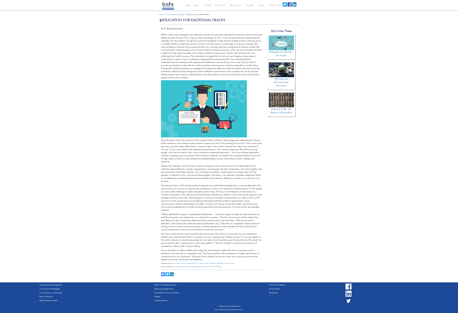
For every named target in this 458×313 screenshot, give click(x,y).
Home (187, 5)
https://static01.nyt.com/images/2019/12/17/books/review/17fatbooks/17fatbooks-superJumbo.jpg (202, 263)
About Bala (235, 5)
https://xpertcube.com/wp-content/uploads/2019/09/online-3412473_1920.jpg (196, 266)
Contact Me (274, 5)
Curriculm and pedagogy (175, 14)
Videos (261, 5)
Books (208, 5)
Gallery (249, 5)
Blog (197, 5)
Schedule (220, 5)
